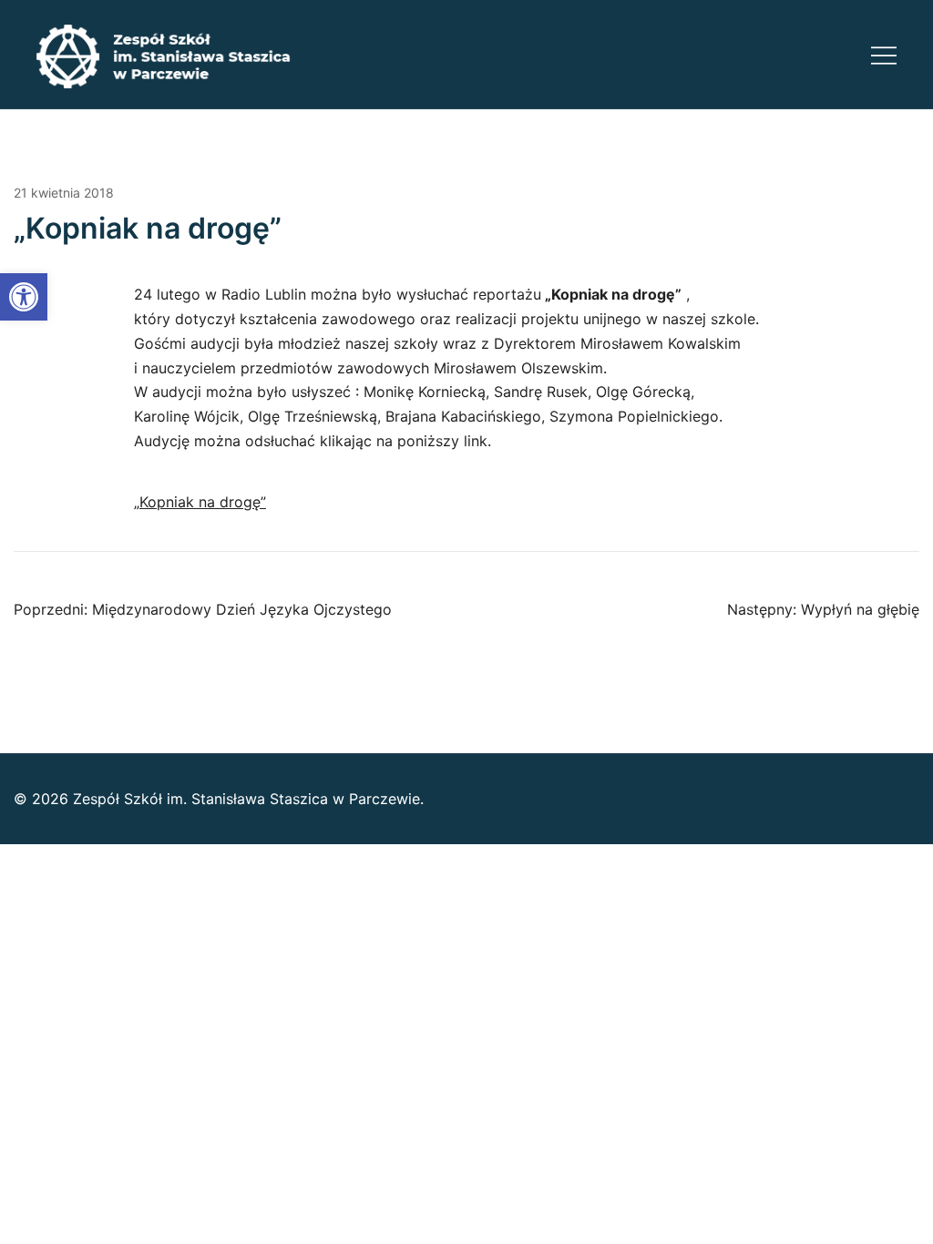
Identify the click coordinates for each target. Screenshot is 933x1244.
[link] (23, 297)
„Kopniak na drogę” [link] (200, 502)
